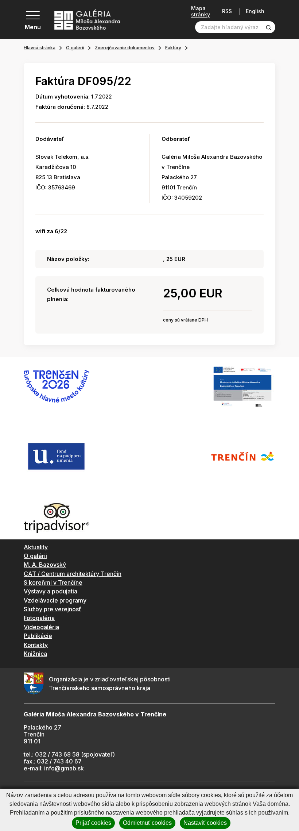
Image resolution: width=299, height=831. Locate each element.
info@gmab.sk (64, 768)
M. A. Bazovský (45, 564)
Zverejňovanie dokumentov (125, 47)
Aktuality (36, 547)
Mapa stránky (200, 11)
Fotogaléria (39, 618)
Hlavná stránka (39, 47)
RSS (227, 11)
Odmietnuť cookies (147, 823)
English (255, 11)
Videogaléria (41, 627)
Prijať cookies (93, 823)
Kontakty (36, 645)
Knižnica (35, 653)
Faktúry (173, 47)
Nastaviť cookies (205, 823)
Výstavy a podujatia (50, 591)
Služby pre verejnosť (52, 609)
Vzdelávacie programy (55, 600)
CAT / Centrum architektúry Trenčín (72, 573)
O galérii (75, 47)
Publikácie (38, 635)
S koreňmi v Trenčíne (53, 582)
